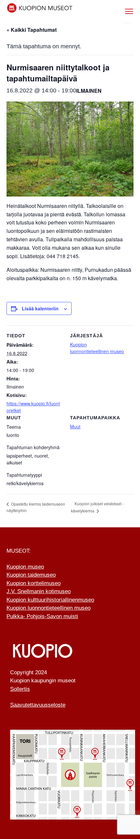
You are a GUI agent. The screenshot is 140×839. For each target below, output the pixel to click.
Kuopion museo (25, 567)
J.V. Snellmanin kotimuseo (39, 591)
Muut (75, 426)
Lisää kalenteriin (40, 308)
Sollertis (20, 689)
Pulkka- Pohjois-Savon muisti (42, 616)
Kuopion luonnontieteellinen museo (97, 347)
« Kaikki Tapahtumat (32, 29)
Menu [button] (122, 11)
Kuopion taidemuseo (31, 575)
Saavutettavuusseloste (37, 705)
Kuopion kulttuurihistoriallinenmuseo (50, 600)
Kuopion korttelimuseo (34, 583)
